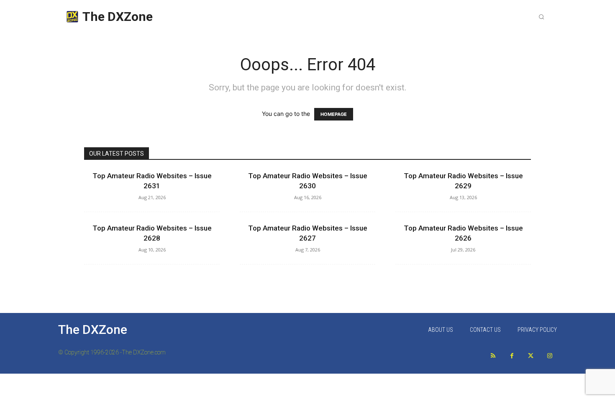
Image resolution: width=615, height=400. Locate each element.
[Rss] (493, 356)
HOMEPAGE (333, 114)
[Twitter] (530, 356)
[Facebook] (512, 356)
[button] (541, 17)
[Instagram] (549, 356)
